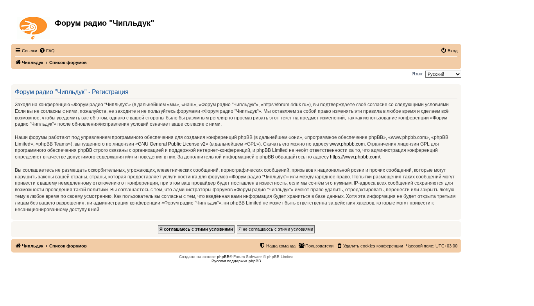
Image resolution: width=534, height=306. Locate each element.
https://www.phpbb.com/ (355, 157)
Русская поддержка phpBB (236, 261)
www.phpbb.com (347, 144)
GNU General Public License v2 (172, 144)
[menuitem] (47, 50)
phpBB (223, 256)
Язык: (417, 73)
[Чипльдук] (34, 26)
